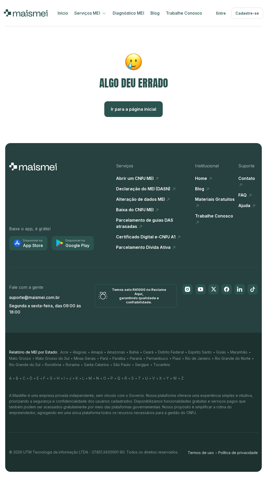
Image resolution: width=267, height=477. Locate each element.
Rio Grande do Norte (233, 358)
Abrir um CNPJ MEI (135, 178)
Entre (221, 13)
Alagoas (80, 352)
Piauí (177, 358)
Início (63, 13)
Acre (64, 352)
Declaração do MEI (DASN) (144, 188)
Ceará (148, 352)
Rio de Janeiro (197, 358)
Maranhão (238, 352)
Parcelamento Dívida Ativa (144, 247)
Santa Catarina (96, 364)
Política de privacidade (238, 452)
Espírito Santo (200, 352)
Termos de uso (201, 452)
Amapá (97, 352)
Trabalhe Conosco (184, 13)
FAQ (243, 195)
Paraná (136, 358)
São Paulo (122, 364)
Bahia (134, 352)
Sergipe (142, 364)
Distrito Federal (171, 352)
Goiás (221, 352)
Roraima (73, 364)
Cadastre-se (247, 13)
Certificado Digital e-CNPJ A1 (146, 236)
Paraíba (118, 358)
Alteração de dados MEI (141, 199)
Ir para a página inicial (133, 109)
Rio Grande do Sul (24, 364)
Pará (104, 358)
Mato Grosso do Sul (52, 358)
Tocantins (161, 364)
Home (201, 178)
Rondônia (53, 364)
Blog (155, 13)
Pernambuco (157, 358)
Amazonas (116, 352)
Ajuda (244, 205)
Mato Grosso (20, 358)
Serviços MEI (87, 13)
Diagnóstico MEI (128, 13)
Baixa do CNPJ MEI (135, 209)
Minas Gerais (85, 358)
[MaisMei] (25, 13)
